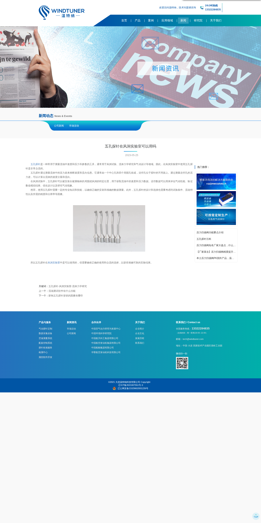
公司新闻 (59, 125)
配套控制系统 (45, 343)
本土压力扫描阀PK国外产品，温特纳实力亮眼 (216, 258)
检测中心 (43, 352)
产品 (137, 20)
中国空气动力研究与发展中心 (106, 328)
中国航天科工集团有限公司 (104, 338)
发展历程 (139, 338)
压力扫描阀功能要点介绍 (210, 232)
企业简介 (139, 328)
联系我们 (139, 343)
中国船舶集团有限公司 (102, 347)
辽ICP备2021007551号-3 (130, 385)
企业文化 (139, 333)
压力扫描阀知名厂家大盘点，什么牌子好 (216, 245)
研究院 (198, 20)
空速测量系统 (45, 338)
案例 (151, 20)
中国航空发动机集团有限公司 (106, 343)
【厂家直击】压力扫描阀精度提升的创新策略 (216, 251)
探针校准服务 (45, 347)
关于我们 (215, 20)
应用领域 (167, 20)
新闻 (183, 20)
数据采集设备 (45, 333)
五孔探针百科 (204, 238)
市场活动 (74, 125)
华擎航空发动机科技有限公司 (106, 352)
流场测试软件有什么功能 (62, 291)
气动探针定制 (45, 328)
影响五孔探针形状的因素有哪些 (66, 295)
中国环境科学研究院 (101, 333)
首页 (124, 20)
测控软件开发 (45, 357)
